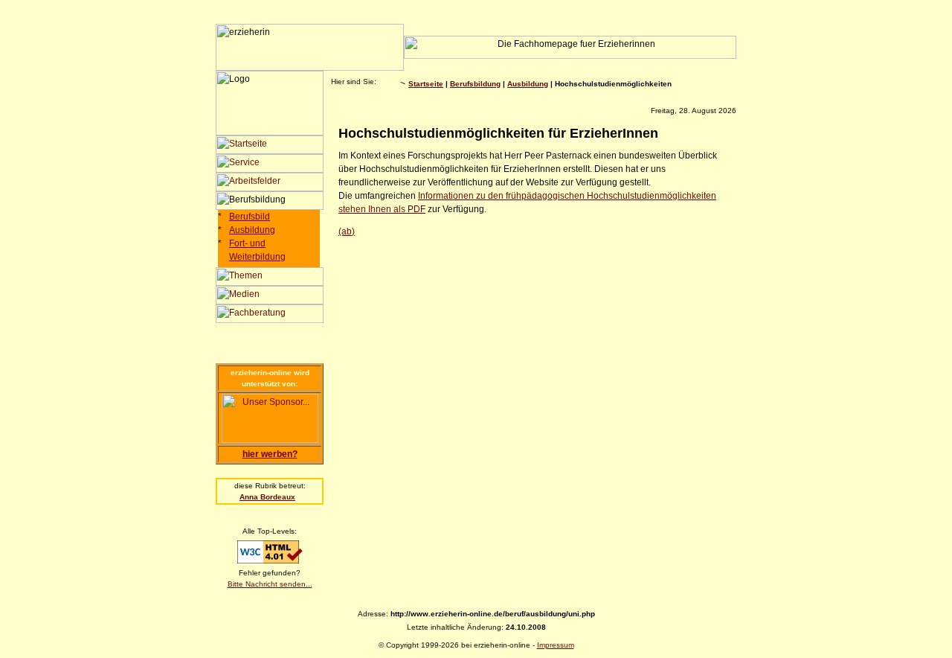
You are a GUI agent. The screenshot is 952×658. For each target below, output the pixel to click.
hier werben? (270, 454)
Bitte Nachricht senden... (270, 584)
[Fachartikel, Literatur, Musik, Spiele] (270, 301)
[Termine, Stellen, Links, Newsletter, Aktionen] (270, 169)
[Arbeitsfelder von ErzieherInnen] (270, 188)
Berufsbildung (475, 84)
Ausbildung (252, 230)
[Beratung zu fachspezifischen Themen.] (270, 320)
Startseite (425, 84)
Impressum (555, 645)
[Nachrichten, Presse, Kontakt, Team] (270, 151)
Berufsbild (249, 216)
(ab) (346, 231)
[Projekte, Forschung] (270, 283)
